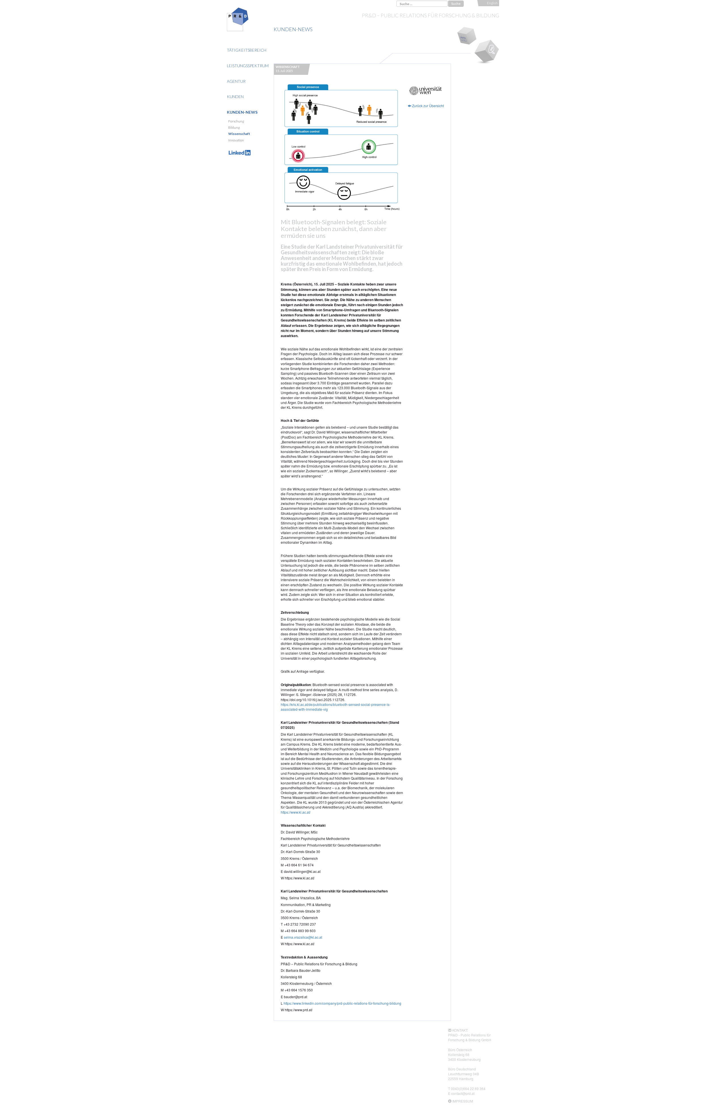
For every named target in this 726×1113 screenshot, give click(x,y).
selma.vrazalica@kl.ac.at (303, 937)
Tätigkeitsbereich (246, 50)
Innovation (236, 140)
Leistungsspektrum (248, 65)
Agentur (236, 81)
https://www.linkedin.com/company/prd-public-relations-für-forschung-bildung (342, 1003)
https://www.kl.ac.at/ (296, 812)
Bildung (234, 127)
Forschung (236, 121)
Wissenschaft (239, 134)
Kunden (235, 96)
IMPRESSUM (462, 1101)
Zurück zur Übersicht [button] (427, 105)
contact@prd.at (462, 1093)
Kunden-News (242, 112)
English (492, 3)
